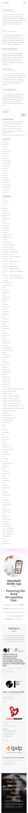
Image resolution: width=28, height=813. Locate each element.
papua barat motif (7, 446)
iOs (22, 619)
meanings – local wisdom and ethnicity (12, 401)
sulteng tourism (7, 487)
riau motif (5, 458)
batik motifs (6, 227)
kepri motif (5, 362)
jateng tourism (6, 314)
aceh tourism (6, 203)
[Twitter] (5, 675)
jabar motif (5, 290)
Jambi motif (6, 304)
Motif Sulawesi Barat (8, 420)
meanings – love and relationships (11, 403)
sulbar (4, 468)
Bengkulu (5, 232)
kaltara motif (6, 340)
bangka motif (6, 215)
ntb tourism (6, 432)
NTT (4, 434)
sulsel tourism (6, 480)
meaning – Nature (7, 393)
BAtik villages (6, 230)
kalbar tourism (6, 328)
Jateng (4, 309)
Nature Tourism (7, 422)
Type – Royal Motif (7, 533)
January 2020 (6, 182)
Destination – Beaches (8, 247)
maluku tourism (7, 379)
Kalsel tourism (6, 335)
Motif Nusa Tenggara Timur (9, 417)
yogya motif (6, 541)
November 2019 (6, 187)
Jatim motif (5, 318)
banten (4, 220)
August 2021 (6, 153)
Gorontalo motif (7, 282)
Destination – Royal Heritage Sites (11, 268)
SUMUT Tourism (7, 524)
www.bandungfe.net (8, 736)
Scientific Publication (8, 463)
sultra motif (6, 492)
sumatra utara (6, 504)
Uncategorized (6, 536)
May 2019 (5, 192)
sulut (4, 497)
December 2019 (6, 185)
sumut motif (6, 521)
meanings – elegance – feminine (10, 398)
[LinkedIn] (7, 741)
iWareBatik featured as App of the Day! (12, 126)
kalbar (4, 323)
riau (4, 456)
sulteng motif (6, 485)
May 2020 (5, 175)
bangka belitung (7, 213)
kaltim (4, 352)
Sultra (4, 490)
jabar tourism (6, 292)
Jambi (4, 302)
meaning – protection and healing (11, 396)
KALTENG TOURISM (8, 350)
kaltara (4, 338)
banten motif (6, 223)
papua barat (6, 444)
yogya (4, 538)
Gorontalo (5, 280)
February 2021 (6, 158)
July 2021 (5, 156)
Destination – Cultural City (9, 249)
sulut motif (5, 499)
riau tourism (6, 461)
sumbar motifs (6, 509)
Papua (4, 442)
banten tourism (6, 225)
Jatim (4, 316)
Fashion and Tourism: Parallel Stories (12, 128)
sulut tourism (6, 502)
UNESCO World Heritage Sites (10, 48)
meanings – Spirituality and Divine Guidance (14, 405)
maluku (4, 374)
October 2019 (6, 190)
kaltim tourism (6, 355)
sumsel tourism (6, 519)
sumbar (4, 507)
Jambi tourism (6, 306)
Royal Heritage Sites (8, 69)
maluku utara (6, 381)
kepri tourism (6, 364)
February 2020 (6, 180)
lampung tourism (7, 372)
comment (5, 239)
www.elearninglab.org (8, 698)
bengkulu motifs (7, 235)
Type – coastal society (8, 531)
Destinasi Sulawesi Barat (9, 244)
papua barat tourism (8, 449)
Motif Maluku (6, 413)
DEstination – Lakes (7, 259)
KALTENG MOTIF (7, 347)
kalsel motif (6, 333)
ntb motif (5, 430)
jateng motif (6, 311)
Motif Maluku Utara (8, 415)
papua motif (6, 451)
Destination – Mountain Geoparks (11, 261)
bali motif (5, 208)
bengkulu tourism (7, 237)
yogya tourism (6, 543)
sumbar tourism (7, 512)
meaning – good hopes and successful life (13, 388)
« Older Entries (6, 110)
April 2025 (5, 141)
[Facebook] (3, 675)
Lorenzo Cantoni (7, 11)
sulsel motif (6, 478)
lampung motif (6, 369)
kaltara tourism (6, 343)
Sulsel (4, 475)
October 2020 (6, 165)
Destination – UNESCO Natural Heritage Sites (14, 277)
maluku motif (6, 376)
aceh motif (5, 201)
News (4, 425)
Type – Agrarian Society (8, 528)
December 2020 (6, 161)
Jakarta (4, 294)
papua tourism (6, 454)
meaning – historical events (9, 391)
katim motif (6, 357)
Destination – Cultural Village (10, 251)
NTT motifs (5, 437)
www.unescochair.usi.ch (9, 671)
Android (17, 619)
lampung (5, 367)
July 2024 (5, 146)
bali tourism (6, 210)
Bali (3, 206)
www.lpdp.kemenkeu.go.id (9, 764)
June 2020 (5, 173)
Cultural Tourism (7, 242)
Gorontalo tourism (7, 285)
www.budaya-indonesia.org (9, 726)
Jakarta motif (6, 297)
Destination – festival (8, 254)
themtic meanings (7, 526)
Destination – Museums (8, 264)
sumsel (4, 514)
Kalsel (4, 331)
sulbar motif (6, 471)
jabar (4, 287)
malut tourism (6, 386)
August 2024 (6, 144)
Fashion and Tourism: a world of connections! (14, 135)
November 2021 (6, 151)
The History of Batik (8, 9)
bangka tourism (7, 218)
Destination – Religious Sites (10, 266)
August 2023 (6, 148)
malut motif (6, 384)
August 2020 (6, 168)
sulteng (4, 483)
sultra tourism (6, 495)
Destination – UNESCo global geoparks (12, 275)
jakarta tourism (6, 299)
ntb (3, 427)
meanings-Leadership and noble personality (13, 408)
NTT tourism (6, 439)
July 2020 (5, 170)
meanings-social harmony (9, 410)
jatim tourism (6, 321)
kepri (4, 360)
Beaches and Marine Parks (9, 89)
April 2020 (5, 177)
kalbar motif (6, 326)
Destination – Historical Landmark (11, 256)
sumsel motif (6, 516)
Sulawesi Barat (6, 466)
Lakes (4, 30)
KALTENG (5, 345)
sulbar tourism (6, 473)
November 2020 (7, 163)
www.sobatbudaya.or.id (9, 732)
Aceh (4, 198)
